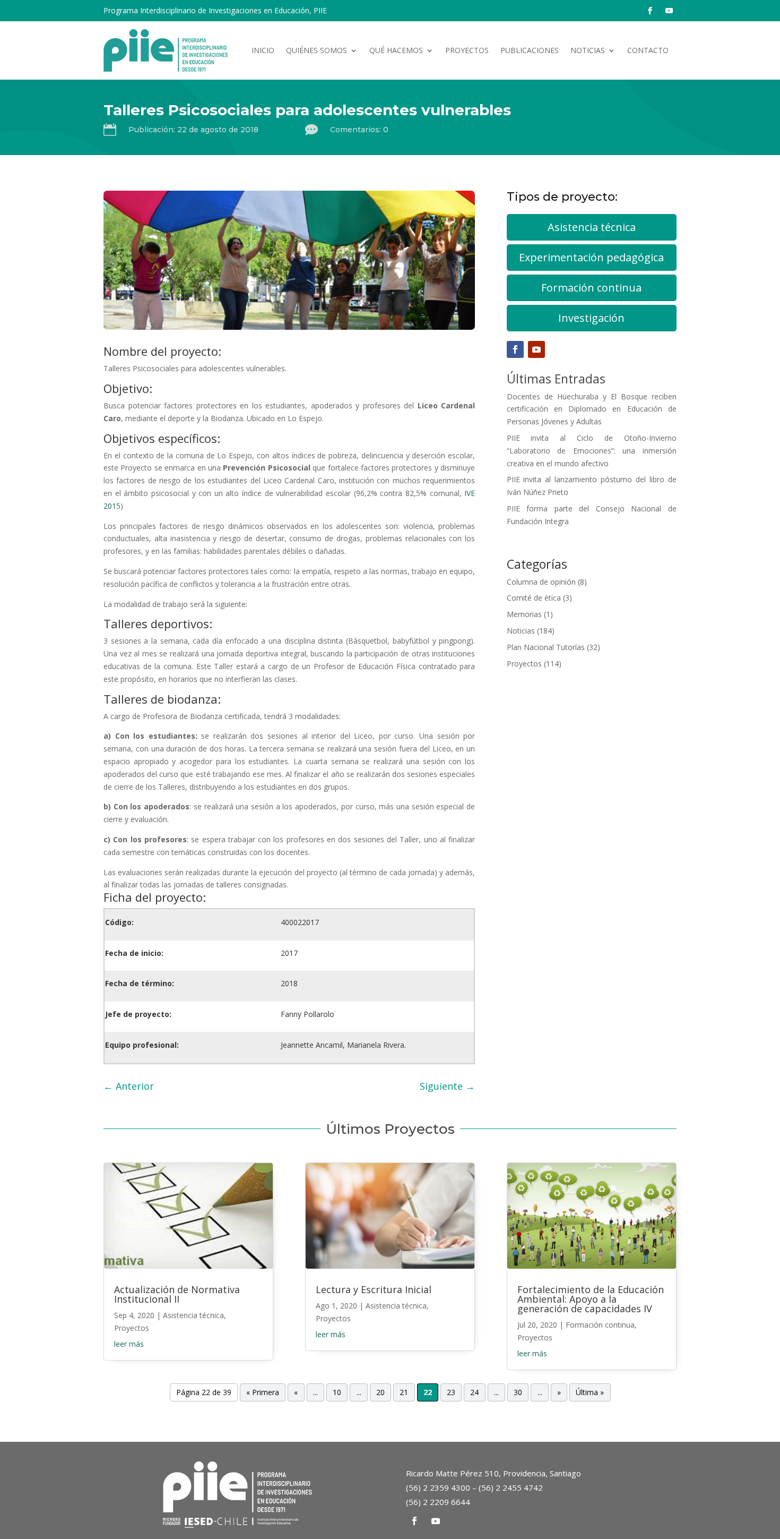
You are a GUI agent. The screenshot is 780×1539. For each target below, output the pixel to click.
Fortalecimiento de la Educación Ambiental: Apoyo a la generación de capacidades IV (590, 1299)
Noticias (587, 50)
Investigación (591, 318)
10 (337, 1392)
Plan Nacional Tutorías (546, 647)
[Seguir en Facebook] (650, 10)
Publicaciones (529, 50)
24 (474, 1392)
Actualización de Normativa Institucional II (177, 1294)
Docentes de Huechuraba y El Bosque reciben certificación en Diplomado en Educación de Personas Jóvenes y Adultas (592, 409)
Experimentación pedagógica (591, 257)
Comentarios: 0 (359, 129)
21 (404, 1392)
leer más (129, 1344)
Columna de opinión (541, 582)
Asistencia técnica (592, 227)
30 (518, 1392)
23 (451, 1392)
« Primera (262, 1392)
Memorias (524, 614)
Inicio (263, 50)
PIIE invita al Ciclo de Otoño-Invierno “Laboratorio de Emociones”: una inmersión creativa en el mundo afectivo (592, 450)
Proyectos (467, 50)
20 (380, 1392)
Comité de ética (534, 598)
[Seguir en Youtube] (669, 10)
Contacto (648, 50)
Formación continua (591, 287)
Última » (590, 1392)
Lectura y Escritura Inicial (373, 1289)
